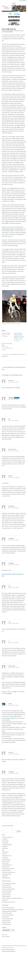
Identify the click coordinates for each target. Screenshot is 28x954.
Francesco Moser (6, 333)
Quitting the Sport (6, 894)
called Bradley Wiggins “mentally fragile (12, 229)
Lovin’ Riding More (6, 924)
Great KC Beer (5, 852)
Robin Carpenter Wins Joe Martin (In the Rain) (12, 909)
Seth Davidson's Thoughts (8, 868)
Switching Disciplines (7, 913)
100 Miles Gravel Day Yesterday (9, 911)
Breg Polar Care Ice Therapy (8, 889)
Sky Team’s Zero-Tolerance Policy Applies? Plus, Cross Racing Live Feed (19, 335)
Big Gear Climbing (6, 920)
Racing (16, 30)
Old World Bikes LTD (7, 864)
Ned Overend (5, 863)
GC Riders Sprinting (20, 367)
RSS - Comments (6, 936)
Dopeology (4, 846)
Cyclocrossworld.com (7, 844)
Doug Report (5, 848)
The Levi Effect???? (6, 885)
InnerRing (4, 853)
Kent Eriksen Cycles (6, 855)
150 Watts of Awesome (7, 837)
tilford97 (11, 398)
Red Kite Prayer (5, 866)
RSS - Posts (4, 934)
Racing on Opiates (6, 892)
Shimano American (6, 870)
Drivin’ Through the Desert (8, 907)
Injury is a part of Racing (7, 915)
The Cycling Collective (7, 890)
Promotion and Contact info (8, 902)
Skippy (10, 703)
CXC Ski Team (5, 840)
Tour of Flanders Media (7, 918)
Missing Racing (5, 916)
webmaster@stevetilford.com (8, 949)
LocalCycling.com (6, 859)
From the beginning (6, 887)
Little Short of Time (6, 922)
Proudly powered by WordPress (8, 951)
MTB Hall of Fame (6, 861)
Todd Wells (4, 876)
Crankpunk (4, 839)
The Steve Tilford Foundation (9, 883)
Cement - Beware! (6, 896)
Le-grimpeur (5, 857)
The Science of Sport (7, 874)
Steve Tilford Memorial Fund (8, 872)
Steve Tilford (9, 31)
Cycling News (5, 842)
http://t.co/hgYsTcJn (12, 718)
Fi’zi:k (3, 850)
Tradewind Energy (6, 877)
